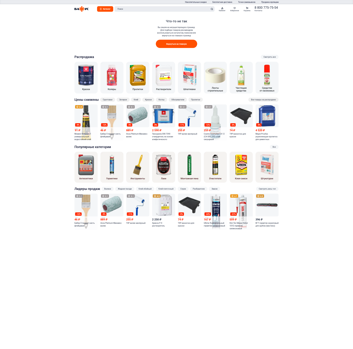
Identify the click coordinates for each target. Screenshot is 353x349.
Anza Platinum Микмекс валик (136, 135)
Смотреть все (270, 57)
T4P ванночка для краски (238, 135)
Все (274, 147)
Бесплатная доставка (222, 2)
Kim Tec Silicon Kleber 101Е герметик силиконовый (239, 226)
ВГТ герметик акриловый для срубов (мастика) (267, 224)
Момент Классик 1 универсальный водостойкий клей (82, 136)
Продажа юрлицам (270, 2)
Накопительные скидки (196, 2)
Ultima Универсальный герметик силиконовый (214, 224)
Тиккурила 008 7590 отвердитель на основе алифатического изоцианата (162, 137)
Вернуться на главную (176, 44)
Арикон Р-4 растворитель (158, 224)
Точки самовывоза (246, 2)
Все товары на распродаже (263, 100)
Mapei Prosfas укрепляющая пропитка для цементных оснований (266, 137)
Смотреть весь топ (267, 189)
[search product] (211, 9)
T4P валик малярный (187, 134)
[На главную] (81, 9)
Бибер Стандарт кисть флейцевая (110, 135)
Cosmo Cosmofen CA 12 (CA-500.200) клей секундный (214, 136)
